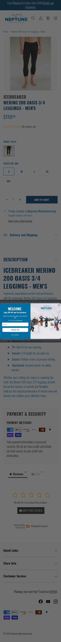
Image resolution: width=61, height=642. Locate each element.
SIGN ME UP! (15, 330)
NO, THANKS (15, 334)
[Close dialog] (59, 305)
